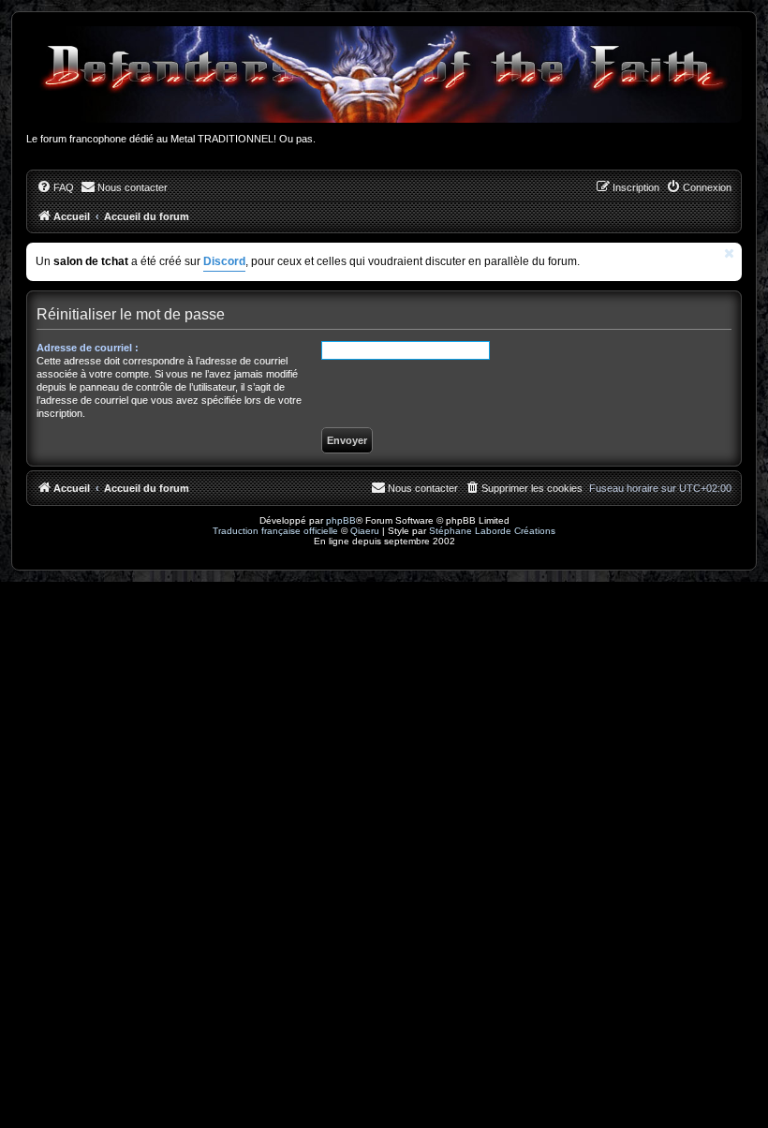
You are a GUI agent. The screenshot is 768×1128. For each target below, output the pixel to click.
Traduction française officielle (275, 531)
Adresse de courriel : (88, 347)
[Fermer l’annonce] (729, 253)
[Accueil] (384, 74)
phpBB (341, 520)
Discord (224, 261)
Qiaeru (364, 531)
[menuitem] (55, 187)
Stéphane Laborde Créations (492, 531)
